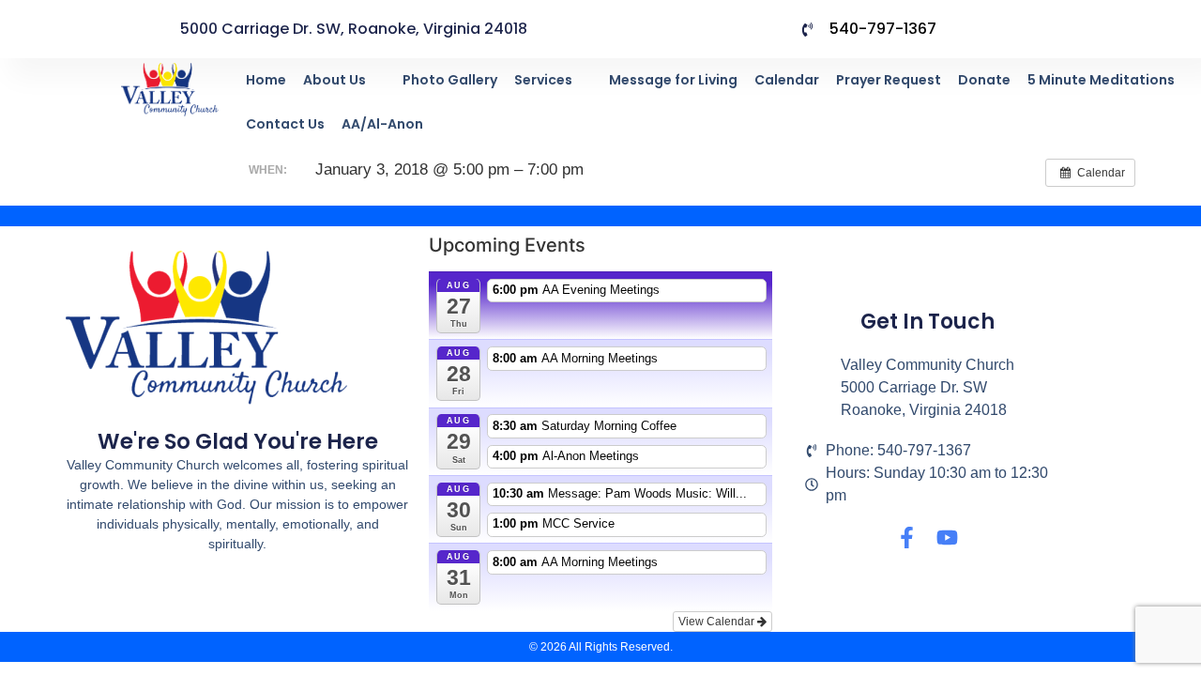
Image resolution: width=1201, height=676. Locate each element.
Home (266, 79)
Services (543, 79)
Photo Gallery (450, 79)
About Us (334, 79)
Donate (984, 79)
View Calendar (717, 621)
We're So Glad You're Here (238, 441)
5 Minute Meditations (1101, 79)
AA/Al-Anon (382, 124)
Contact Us (285, 124)
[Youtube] (947, 537)
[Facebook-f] (907, 537)
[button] (344, 80)
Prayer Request (888, 79)
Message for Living (673, 79)
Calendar (786, 79)
